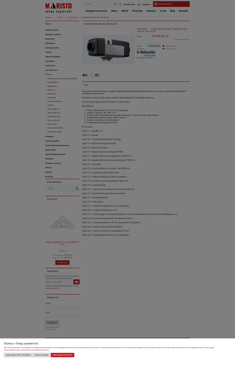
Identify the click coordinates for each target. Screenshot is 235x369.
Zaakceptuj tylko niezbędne (18, 355)
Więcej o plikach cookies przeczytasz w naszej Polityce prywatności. (27, 350)
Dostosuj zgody (42, 355)
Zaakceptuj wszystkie (62, 355)
